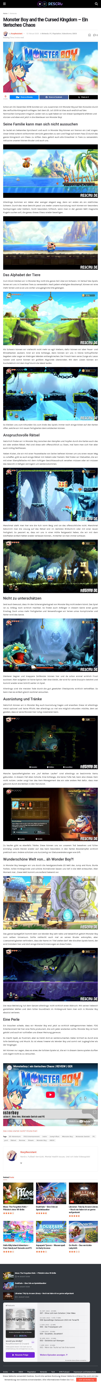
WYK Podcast (64, 1372)
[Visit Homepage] (50, 4)
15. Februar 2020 (32, 34)
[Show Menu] (4, 4)
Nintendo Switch (83, 1136)
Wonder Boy (42, 1140)
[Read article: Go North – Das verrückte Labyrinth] (84, 1232)
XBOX (74, 34)
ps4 (6, 1140)
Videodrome (67, 34)
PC (51, 34)
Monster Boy (67, 1136)
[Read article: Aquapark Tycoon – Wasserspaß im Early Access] (51, 1232)
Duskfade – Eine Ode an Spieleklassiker (30, 1283)
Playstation (56, 34)
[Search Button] (96, 4)
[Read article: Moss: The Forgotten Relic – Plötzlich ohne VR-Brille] (18, 1193)
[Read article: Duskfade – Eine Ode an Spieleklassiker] (51, 1193)
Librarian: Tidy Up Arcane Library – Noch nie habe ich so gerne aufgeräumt (83, 1210)
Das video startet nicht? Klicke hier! (20, 1131)
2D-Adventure (15, 1136)
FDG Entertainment (32, 1136)
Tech (53, 1372)
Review (22, 1140)
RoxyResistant (16, 34)
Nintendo (13, 13)
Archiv (5, 1372)
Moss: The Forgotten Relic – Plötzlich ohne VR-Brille (35, 1273)
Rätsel (13, 1140)
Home (5, 13)
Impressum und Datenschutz (85, 1372)
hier (72, 1380)
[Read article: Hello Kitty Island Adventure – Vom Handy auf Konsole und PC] (18, 1232)
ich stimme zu (86, 1380)
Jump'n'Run (54, 1136)
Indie (45, 1136)
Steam (31, 1140)
